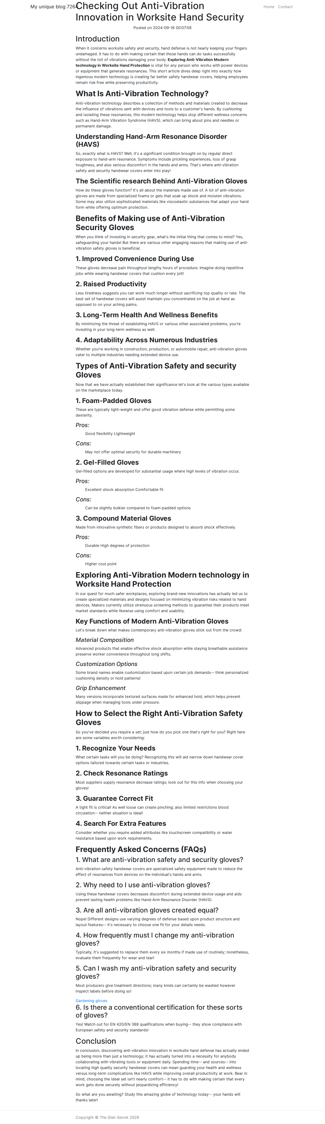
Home (269, 6)
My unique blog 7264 (54, 7)
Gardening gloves (91, 1000)
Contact (285, 6)
